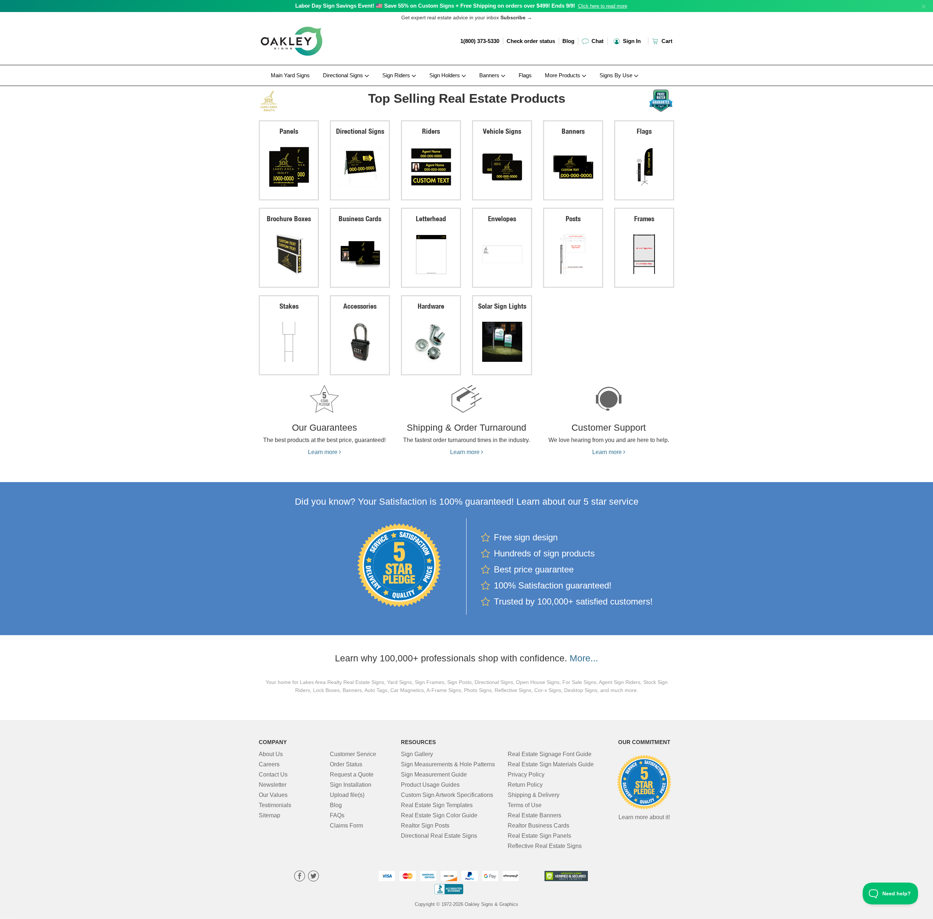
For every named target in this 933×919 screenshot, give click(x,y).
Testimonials (275, 805)
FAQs (337, 815)
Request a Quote (352, 774)
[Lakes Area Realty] (307, 99)
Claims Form (346, 825)
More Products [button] (563, 75)
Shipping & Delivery (533, 795)
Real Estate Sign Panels (539, 836)
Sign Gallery (417, 754)
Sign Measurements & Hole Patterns (448, 764)
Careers (269, 764)
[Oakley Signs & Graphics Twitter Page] (313, 877)
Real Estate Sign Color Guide (439, 815)
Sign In (631, 41)
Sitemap (269, 815)
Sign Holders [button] (445, 75)
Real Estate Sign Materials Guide (551, 764)
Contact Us (273, 774)
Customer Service (353, 754)
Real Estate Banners (534, 815)
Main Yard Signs (290, 75)
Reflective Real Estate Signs (545, 846)
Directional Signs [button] (343, 75)
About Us (271, 754)
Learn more (323, 452)
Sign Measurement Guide (434, 774)
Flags (525, 75)
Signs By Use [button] (617, 75)
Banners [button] (490, 75)
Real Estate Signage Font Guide (550, 754)
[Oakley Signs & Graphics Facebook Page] (299, 877)
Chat (597, 41)
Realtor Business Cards (538, 825)
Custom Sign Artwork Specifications (447, 795)
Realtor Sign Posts (425, 825)
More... (584, 658)
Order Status (346, 764)
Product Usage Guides (430, 785)
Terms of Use (525, 805)
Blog (568, 41)
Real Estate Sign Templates (437, 805)
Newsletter (272, 785)
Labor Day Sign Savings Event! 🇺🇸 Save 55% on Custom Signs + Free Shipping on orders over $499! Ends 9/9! (435, 6)
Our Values (273, 795)
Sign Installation (350, 785)
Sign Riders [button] (396, 75)
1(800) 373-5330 (479, 41)
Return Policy (525, 785)
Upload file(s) (347, 795)
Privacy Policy (526, 774)
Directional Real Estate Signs (439, 836)
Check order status (531, 41)
